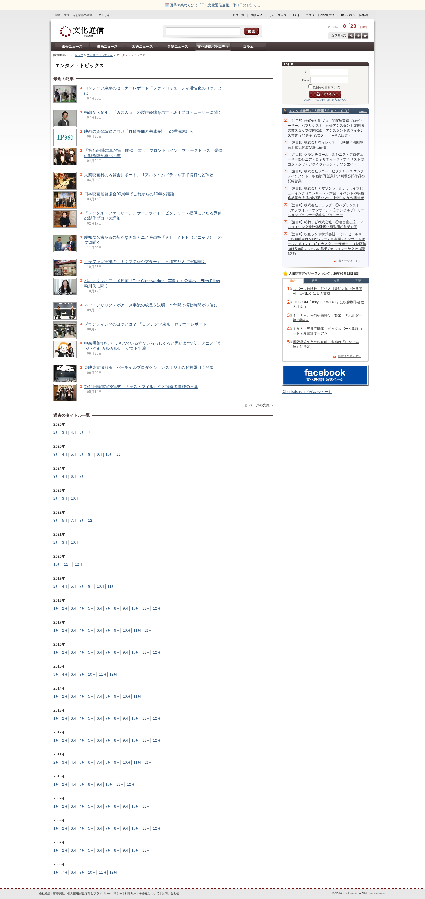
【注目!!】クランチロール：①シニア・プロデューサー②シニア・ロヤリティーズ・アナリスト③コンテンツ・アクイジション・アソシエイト (326, 159)
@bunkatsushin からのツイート (307, 392)
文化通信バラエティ (213, 47)
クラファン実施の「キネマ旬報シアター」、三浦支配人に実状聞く (145, 261)
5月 (73, 455)
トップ (79, 55)
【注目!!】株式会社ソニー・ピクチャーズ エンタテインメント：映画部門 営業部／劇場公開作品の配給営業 (326, 176)
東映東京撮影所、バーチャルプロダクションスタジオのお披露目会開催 (149, 367)
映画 (314, 280)
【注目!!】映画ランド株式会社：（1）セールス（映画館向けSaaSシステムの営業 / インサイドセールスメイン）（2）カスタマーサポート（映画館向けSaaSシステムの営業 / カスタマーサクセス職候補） (327, 243)
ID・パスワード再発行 (355, 15)
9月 (99, 455)
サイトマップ (278, 15)
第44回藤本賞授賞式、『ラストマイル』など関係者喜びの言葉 (141, 386)
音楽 (358, 280)
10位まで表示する (349, 356)
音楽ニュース (177, 47)
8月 (91, 455)
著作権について (149, 893)
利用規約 (130, 893)
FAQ (296, 15)
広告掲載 (59, 893)
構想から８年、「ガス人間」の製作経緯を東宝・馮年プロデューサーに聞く (153, 112)
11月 (120, 455)
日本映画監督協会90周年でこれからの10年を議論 (129, 194)
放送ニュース (142, 47)
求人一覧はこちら (349, 260)
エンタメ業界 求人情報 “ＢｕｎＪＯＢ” (319, 111)
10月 (109, 455)
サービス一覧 (235, 15)
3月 (65, 433)
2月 (56, 433)
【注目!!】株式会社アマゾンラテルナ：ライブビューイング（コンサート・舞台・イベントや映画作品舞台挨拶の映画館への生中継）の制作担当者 (326, 193)
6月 (82, 433)
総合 (293, 280)
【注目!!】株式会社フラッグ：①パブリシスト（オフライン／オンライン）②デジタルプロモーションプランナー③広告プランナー (326, 210)
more (363, 111)
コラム (248, 47)
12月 (92, 521)
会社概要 (45, 893)
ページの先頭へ (261, 405)
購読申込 (257, 15)
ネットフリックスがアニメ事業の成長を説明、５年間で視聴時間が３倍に (151, 305)
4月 (73, 433)
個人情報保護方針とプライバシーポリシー (94, 893)
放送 (336, 280)
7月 (91, 433)
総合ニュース (72, 47)
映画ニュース (107, 47)
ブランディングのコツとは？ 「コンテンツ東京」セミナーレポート (145, 324)
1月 (56, 608)
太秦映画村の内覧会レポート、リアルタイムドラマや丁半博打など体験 (149, 174)
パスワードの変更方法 (320, 15)
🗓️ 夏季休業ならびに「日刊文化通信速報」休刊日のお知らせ (212, 5)
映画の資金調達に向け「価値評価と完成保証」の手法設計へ (138, 131)
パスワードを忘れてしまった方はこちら (325, 99)
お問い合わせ (170, 893)
